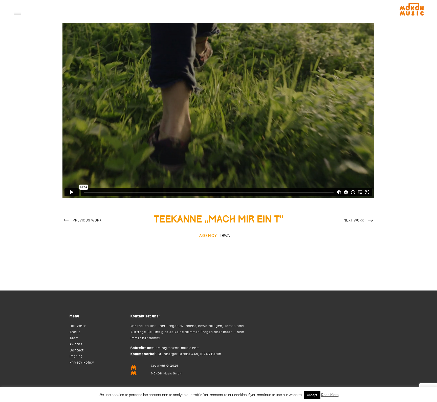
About (75, 332)
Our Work (78, 326)
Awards (76, 344)
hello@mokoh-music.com (178, 348)
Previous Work (87, 220)
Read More (330, 395)
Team (74, 338)
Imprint (76, 356)
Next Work (354, 220)
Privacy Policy (82, 362)
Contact (77, 350)
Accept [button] (312, 395)
